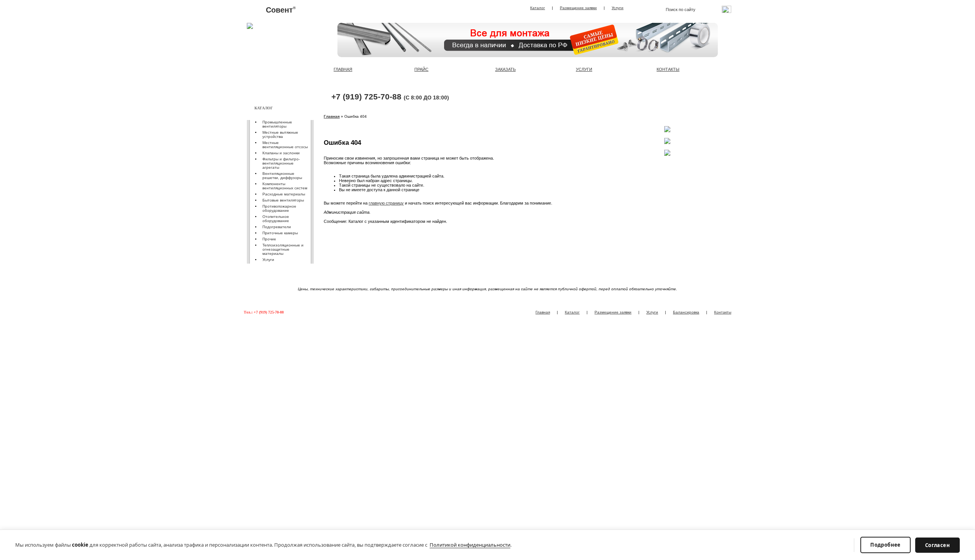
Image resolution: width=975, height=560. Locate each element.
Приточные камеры (280, 233)
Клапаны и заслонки (281, 153)
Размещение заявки (578, 8)
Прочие (269, 239)
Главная (332, 116)
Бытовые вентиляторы (283, 200)
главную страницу (386, 203)
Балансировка (686, 312)
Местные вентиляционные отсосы (285, 145)
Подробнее (885, 544)
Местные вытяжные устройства (280, 134)
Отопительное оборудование (275, 218)
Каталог (537, 8)
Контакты (722, 312)
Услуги (617, 8)
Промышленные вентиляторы (277, 124)
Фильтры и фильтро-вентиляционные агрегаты (281, 163)
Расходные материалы (283, 194)
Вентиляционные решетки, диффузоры (282, 175)
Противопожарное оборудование (279, 208)
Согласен (937, 545)
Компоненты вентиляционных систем (284, 186)
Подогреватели (276, 227)
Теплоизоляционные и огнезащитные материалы (283, 249)
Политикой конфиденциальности (470, 544)
